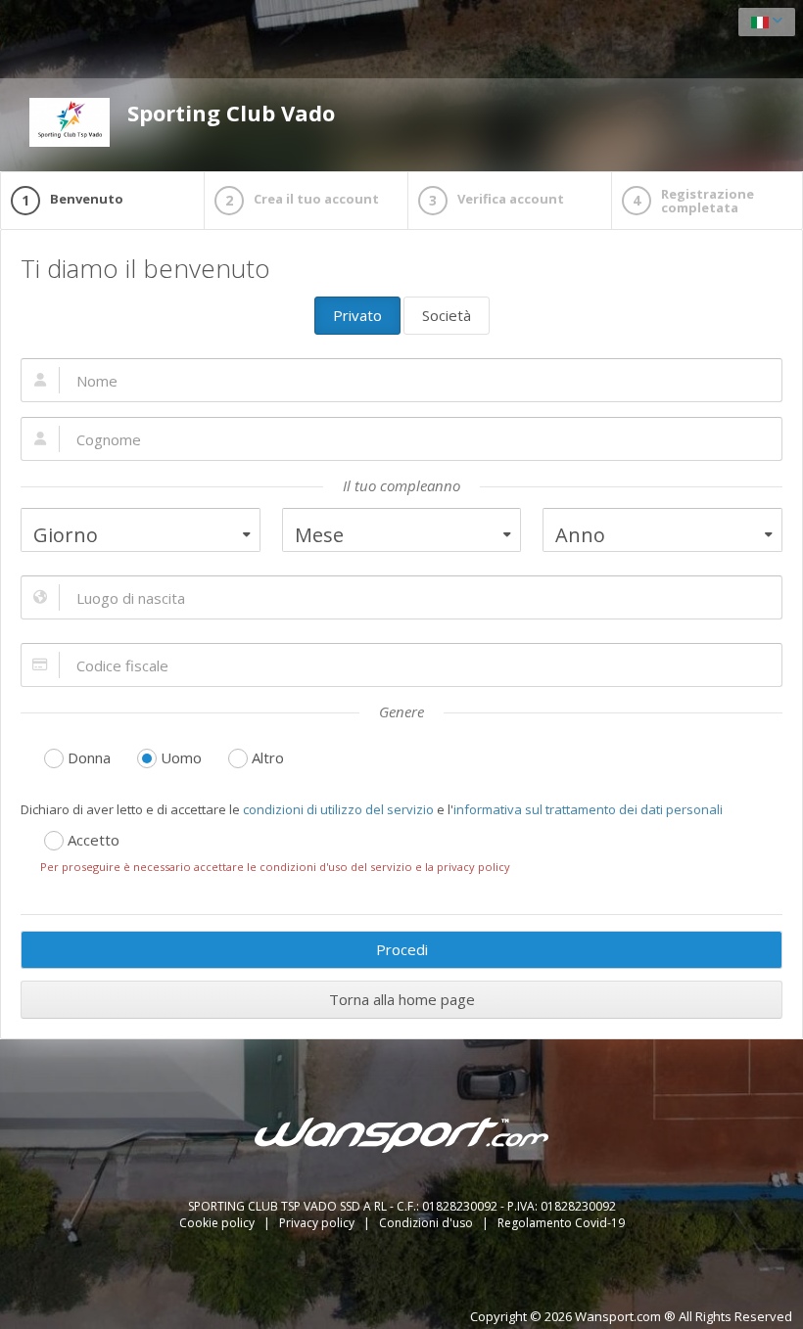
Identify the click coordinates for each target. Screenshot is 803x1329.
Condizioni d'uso (427, 1222)
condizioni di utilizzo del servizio (338, 809)
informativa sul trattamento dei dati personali (588, 809)
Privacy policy (318, 1222)
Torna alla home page (402, 999)
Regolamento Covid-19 (561, 1222)
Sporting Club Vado (231, 112)
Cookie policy (218, 1222)
